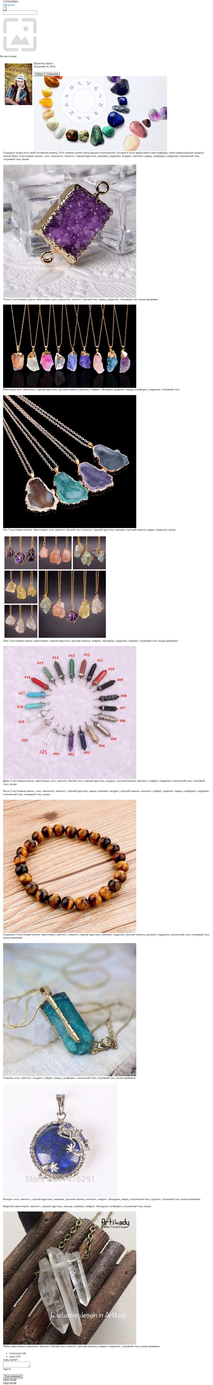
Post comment (13, 1376)
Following (52, 74)
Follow (39, 74)
